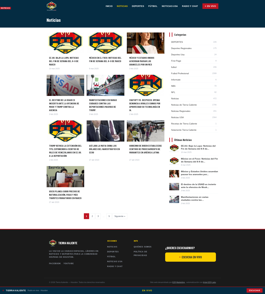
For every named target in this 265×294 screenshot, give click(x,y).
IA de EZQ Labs (209, 282)
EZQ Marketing (178, 282)
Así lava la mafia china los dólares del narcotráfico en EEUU (104, 149)
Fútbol (152, 6)
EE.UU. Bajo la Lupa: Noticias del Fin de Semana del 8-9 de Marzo (64, 61)
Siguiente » (119, 216)
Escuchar (254, 290)
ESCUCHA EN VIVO (192, 257)
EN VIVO (211, 6)
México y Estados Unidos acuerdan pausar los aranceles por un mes (141, 61)
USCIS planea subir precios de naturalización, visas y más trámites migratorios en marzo (65, 194)
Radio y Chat (190, 6)
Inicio (109, 6)
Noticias (122, 6)
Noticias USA (170, 6)
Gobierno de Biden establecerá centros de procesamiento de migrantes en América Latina (145, 149)
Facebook (55, 263)
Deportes (138, 6)
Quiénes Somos (143, 247)
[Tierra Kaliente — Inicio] (51, 6)
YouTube (68, 263)
